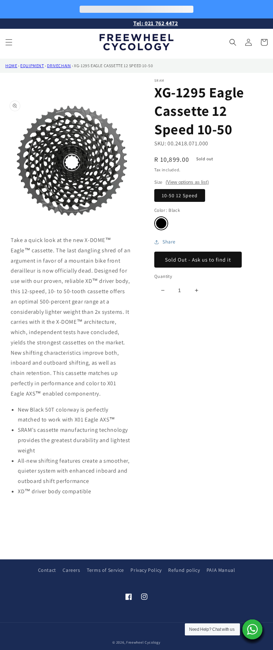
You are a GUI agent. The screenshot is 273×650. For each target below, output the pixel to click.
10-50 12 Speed (180, 195)
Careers (71, 570)
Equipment (32, 65)
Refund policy (184, 570)
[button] (9, 42)
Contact (47, 570)
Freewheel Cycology (143, 642)
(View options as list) (187, 182)
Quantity (163, 276)
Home (11, 65)
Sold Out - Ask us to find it (198, 259)
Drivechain (59, 65)
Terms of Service (105, 570)
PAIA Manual (221, 570)
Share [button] (169, 241)
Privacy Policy (145, 570)
